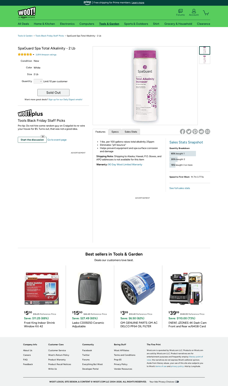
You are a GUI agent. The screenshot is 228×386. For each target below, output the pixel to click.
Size (29, 74)
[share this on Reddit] (201, 131)
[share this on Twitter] (188, 131)
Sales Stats (131, 131)
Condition (26, 60)
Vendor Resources (123, 369)
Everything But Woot (92, 364)
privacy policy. (177, 366)
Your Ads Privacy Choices (161, 381)
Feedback (28, 364)
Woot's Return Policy (58, 355)
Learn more (138, 2)
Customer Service (57, 350)
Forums (180, 14)
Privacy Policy (120, 364)
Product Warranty (57, 359)
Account (194, 14)
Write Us (52, 369)
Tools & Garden (25, 36)
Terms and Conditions (124, 355)
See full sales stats (179, 188)
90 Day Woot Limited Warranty (125, 164)
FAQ (25, 359)
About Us (27, 350)
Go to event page (57, 139)
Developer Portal (90, 369)
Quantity (27, 81)
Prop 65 (117, 359)
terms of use (161, 366)
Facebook (87, 350)
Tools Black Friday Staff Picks (49, 36)
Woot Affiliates (121, 350)
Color (29, 67)
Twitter (86, 355)
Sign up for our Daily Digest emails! (65, 99)
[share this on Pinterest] (195, 131)
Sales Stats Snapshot (186, 142)
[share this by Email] (207, 131)
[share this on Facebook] (182, 131)
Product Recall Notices (59, 364)
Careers (27, 355)
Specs (115, 131)
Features (100, 131)
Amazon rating (46, 54)
